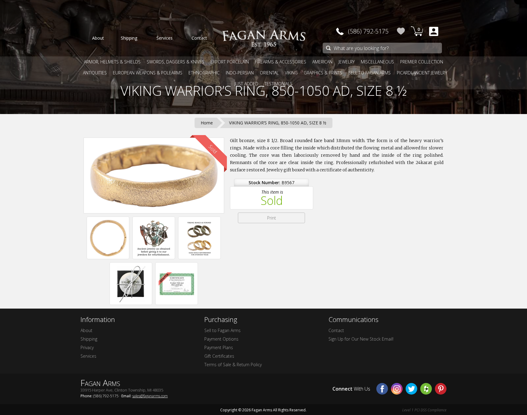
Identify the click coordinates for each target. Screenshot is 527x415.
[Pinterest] (440, 389)
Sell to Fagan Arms (222, 330)
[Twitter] (411, 389)
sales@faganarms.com (150, 396)
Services (88, 356)
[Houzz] (426, 389)
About (86, 330)
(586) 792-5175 (368, 31)
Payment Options (221, 339)
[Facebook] (382, 389)
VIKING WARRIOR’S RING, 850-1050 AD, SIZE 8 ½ (263, 90)
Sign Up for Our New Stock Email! (360, 339)
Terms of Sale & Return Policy (233, 364)
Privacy (87, 347)
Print (271, 218)
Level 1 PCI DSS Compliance (424, 410)
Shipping (89, 339)
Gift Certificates (219, 356)
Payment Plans (218, 347)
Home (207, 123)
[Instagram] (397, 389)
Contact (336, 330)
